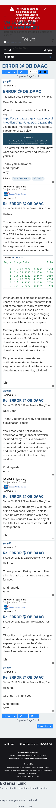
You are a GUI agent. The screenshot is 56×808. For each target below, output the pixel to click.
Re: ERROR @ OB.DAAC (23, 204)
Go (31, 806)
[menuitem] (47, 50)
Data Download (21, 178)
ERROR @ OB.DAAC (25, 66)
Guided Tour (21, 48)
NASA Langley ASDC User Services (33, 755)
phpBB (18, 767)
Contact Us (28, 764)
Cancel (20, 806)
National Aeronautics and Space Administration (28, 758)
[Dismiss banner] (45, 9)
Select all (18, 257)
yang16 (7, 81)
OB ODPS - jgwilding (14, 186)
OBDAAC (38, 178)
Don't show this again (14, 42)
